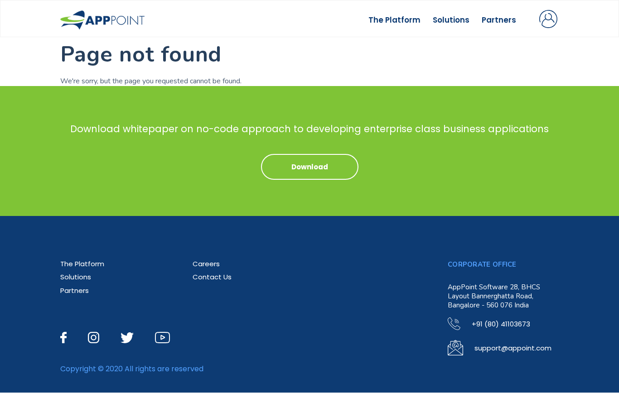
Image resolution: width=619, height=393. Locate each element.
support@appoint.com (512, 348)
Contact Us (212, 277)
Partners (499, 19)
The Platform (394, 19)
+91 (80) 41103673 (501, 324)
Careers (206, 263)
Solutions (451, 19)
